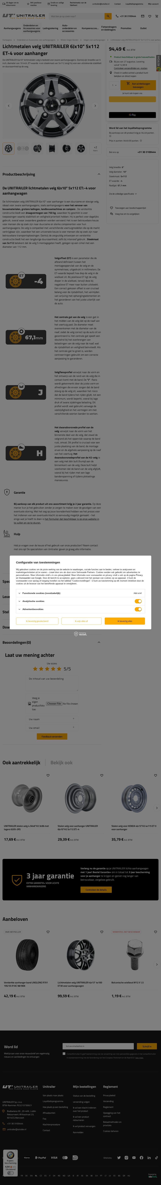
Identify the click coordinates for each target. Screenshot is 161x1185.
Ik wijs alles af (81, 621)
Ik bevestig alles (125, 621)
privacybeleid (64, 575)
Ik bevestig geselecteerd (37, 621)
